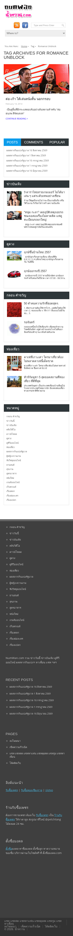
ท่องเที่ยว (10, 447)
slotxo (49, 790)
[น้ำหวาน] (18, 17)
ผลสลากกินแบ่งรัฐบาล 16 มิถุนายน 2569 (26, 170)
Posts (12, 142)
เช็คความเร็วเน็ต (18, 747)
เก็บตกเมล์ (11, 486)
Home (24, 46)
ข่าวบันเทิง (11, 425)
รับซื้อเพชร (12, 790)
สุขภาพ (9, 469)
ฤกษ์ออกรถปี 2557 (35, 271)
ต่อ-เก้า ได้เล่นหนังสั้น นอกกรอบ (28, 99)
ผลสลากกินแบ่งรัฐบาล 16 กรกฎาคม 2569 (27, 160)
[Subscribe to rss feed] (16, 25)
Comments (33, 142)
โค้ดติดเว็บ (15, 763)
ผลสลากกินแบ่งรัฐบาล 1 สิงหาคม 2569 (26, 155)
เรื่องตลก (10, 491)
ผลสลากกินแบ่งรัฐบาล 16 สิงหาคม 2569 (26, 150)
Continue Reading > (17, 118)
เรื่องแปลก (11, 499)
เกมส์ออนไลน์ (13, 482)
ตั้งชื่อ (9, 848)
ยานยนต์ (10, 464)
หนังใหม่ (10, 477)
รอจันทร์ (29, 322)
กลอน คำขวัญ (13, 416)
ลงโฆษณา (15, 741)
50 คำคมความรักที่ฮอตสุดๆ (41, 303)
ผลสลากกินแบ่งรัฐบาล (16, 451)
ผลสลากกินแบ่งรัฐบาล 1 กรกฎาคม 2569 (26, 165)
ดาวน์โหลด (11, 433)
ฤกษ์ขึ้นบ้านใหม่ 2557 (37, 252)
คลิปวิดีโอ (11, 429)
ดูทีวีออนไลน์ (12, 442)
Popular (57, 142)
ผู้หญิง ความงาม (13, 455)
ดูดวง (8, 438)
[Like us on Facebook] (25, 25)
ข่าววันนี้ (10, 420)
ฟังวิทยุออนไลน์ (13, 460)
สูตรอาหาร (11, 473)
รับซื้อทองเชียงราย (31, 790)
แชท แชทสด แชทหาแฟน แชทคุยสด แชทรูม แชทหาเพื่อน (37, 755)
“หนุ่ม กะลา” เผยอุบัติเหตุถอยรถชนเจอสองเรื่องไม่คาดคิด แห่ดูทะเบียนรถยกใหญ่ (43, 216)
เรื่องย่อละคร (12, 495)
